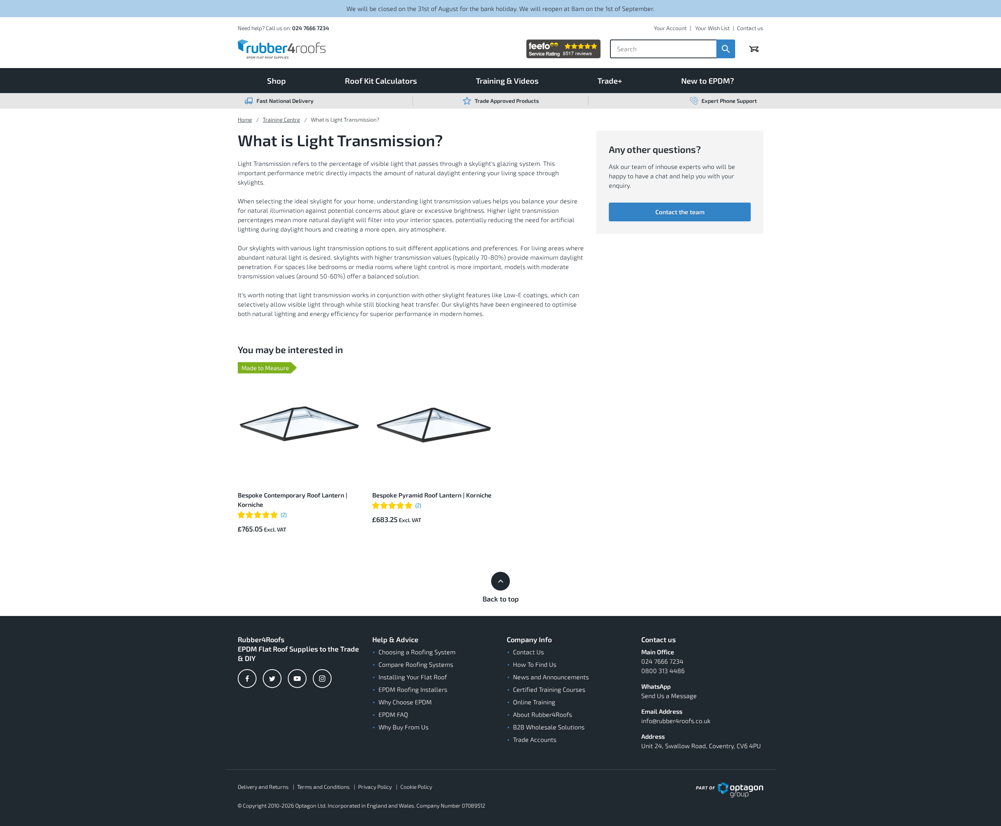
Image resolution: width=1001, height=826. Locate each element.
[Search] (725, 49)
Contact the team (680, 211)
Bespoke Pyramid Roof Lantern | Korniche (432, 495)
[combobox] (663, 49)
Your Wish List (712, 28)
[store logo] (282, 49)
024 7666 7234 (310, 28)
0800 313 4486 (663, 670)
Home (245, 119)
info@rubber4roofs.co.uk (675, 720)
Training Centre (281, 119)
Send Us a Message (669, 695)
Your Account (670, 28)
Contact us (750, 28)
